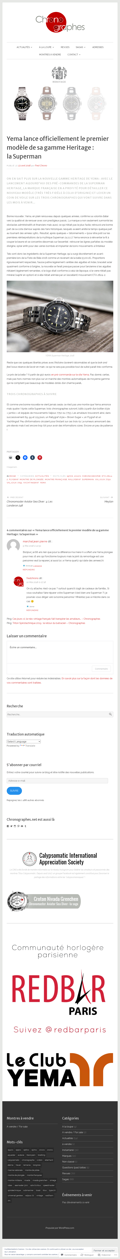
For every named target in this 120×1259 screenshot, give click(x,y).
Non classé (68, 1161)
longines (37, 1165)
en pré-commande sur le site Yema (70, 374)
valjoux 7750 (103, 479)
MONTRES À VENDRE (50, 54)
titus (45, 1190)
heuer (18, 1165)
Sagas (65, 1179)
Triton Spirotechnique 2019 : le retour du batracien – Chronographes (48, 623)
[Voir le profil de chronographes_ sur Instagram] (15, 826)
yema (43, 482)
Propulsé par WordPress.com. (60, 1228)
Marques (67, 1156)
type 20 (52, 1190)
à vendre (67, 1144)
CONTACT (72, 54)
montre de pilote (32, 1170)
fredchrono (32, 578)
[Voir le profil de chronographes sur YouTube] (22, 826)
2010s (77, 476)
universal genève (15, 1195)
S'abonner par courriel (24, 765)
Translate (30, 745)
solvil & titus (35, 1185)
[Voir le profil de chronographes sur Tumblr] (25, 826)
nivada (27, 1180)
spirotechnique (14, 1190)
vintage (39, 1195)
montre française (56, 479)
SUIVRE (14, 790)
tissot (38, 1190)
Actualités (42, 476)
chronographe (91, 476)
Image (12, 476)
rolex (10, 1185)
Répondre (29, 569)
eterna (10, 1165)
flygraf (14, 479)
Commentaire (101, 668)
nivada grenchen (40, 1180)
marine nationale (15, 1170)
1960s (26, 1150)
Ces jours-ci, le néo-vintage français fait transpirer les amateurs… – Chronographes (56, 618)
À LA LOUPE (45, 47)
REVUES (65, 47)
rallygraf (74, 479)
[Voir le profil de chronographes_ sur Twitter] (11, 826)
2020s (50, 1150)
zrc (9, 1200)
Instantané (68, 1150)
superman (88, 479)
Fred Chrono (41, 165)
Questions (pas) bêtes (74, 1167)
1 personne (37, 566)
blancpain (31, 1155)
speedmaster (49, 1185)
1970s (70, 476)
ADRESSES (97, 47)
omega (53, 1180)
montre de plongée (32, 479)
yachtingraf (31, 482)
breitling (41, 1155)
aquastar (11, 1155)
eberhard (49, 1160)
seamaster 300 (21, 1185)
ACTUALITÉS (23, 47)
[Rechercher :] (60, 714)
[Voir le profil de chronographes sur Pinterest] (18, 826)
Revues (66, 1173)
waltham (49, 1195)
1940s (10, 1150)
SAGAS (79, 47)
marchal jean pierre (35, 541)
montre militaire (15, 1180)
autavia (21, 1155)
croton (39, 1160)
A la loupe (67, 1126)
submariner (28, 1190)
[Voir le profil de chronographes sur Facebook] (8, 826)
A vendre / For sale (17, 1126)
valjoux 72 (29, 1195)
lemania (27, 1165)
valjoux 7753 (14, 482)
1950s (18, 1150)
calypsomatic (13, 1160)
